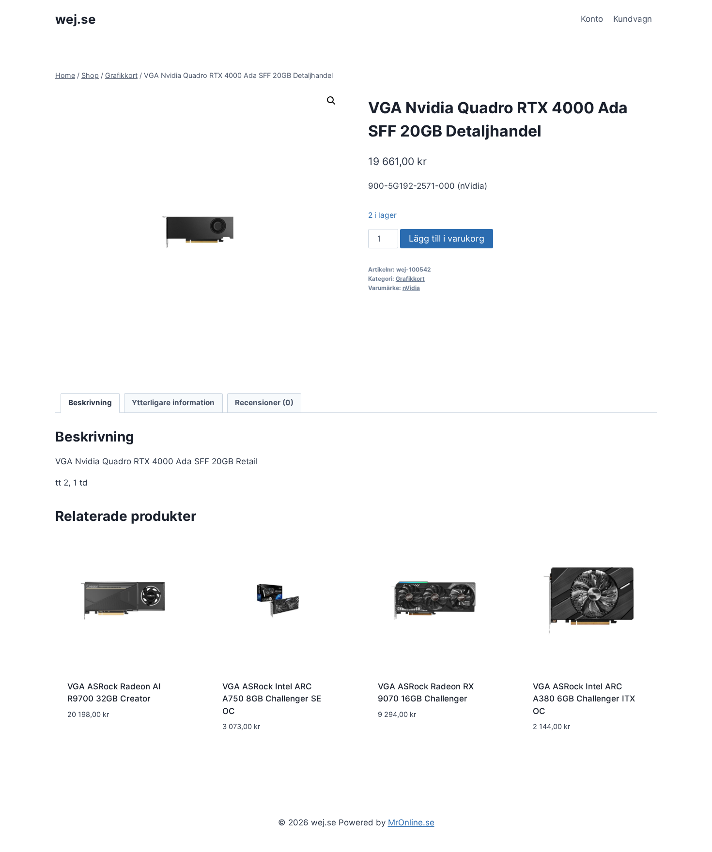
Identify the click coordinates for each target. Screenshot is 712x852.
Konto (592, 19)
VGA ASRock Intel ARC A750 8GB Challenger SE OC (271, 699)
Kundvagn (632, 19)
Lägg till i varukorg (446, 238)
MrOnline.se (411, 822)
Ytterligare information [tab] (173, 402)
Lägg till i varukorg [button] (108, 743)
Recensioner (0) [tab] (264, 402)
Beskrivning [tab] (90, 402)
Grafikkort (410, 278)
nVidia (411, 287)
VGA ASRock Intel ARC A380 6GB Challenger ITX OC (584, 699)
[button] (331, 100)
